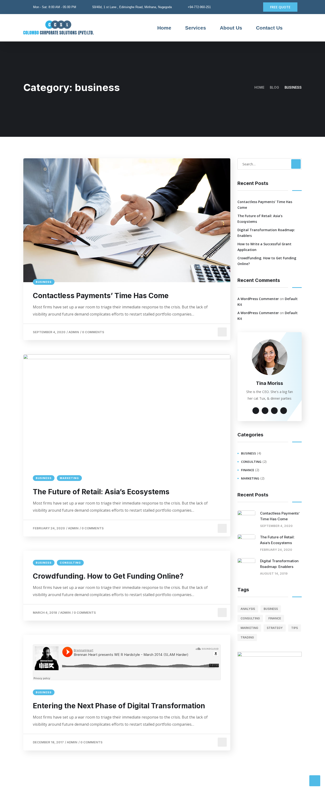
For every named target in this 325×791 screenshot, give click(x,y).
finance (247, 470)
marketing (69, 478)
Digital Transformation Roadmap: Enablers (266, 233)
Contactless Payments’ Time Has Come (101, 295)
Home (164, 28)
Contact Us (269, 28)
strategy (275, 628)
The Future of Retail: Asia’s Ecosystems (101, 491)
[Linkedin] (253, 7)
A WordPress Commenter (258, 298)
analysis (248, 609)
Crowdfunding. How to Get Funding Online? (108, 576)
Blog (274, 87)
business (44, 282)
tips (294, 628)
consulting (70, 562)
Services (195, 28)
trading (247, 637)
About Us (231, 28)
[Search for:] (269, 164)
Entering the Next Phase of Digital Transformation (119, 705)
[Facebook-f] (246, 7)
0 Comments (93, 332)
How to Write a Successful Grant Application (264, 247)
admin (74, 332)
